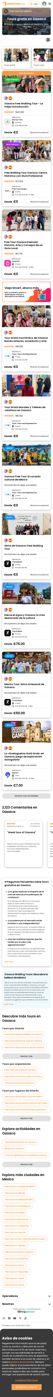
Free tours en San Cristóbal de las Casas (24, 1239)
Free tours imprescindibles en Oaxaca (23, 1034)
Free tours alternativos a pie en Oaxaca (24, 1047)
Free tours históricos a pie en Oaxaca (23, 1040)
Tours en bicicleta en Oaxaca (19, 1083)
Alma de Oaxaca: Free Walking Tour (23, 547)
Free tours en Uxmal (14, 1285)
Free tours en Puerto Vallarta (18, 1252)
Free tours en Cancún (15, 1232)
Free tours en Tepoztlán (16, 1271)
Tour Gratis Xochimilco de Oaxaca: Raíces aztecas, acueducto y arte (26, 339)
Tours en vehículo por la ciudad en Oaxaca (25, 1155)
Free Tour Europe (19, 189)
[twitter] (20, 1318)
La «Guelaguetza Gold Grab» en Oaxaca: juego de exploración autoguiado (24, 756)
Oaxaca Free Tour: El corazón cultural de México (22, 478)
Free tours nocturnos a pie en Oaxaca (23, 1076)
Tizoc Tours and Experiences (24, 354)
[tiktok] (25, 1318)
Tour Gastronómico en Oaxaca (20, 1142)
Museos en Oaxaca (14, 1148)
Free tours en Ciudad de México (20, 1186)
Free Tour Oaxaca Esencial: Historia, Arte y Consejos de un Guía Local (23, 245)
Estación (16, 261)
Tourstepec (17, 562)
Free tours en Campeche (16, 1226)
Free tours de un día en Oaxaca (19, 1069)
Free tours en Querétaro (16, 1258)
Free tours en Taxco (14, 1265)
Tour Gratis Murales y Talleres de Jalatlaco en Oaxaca (24, 409)
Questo (15, 773)
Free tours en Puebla (14, 1212)
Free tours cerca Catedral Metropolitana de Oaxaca (27, 1109)
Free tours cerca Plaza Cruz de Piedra (23, 1096)
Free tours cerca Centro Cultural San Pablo (25, 1103)
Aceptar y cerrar (26, 1387)
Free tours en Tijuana (14, 1245)
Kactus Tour (17, 120)
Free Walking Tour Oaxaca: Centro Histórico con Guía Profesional (25, 174)
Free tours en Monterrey (16, 1219)
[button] (16, 58)
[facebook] (9, 1318)
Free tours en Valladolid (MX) (19, 1199)
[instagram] (3, 1318)
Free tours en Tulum (14, 1278)
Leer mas (8, 961)
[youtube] (14, 1318)
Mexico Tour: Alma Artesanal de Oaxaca (24, 686)
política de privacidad (22, 1362)
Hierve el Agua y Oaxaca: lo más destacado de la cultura (24, 617)
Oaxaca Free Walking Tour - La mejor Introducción (23, 105)
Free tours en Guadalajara (17, 1206)
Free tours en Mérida (14, 1193)
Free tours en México (20, 11)
